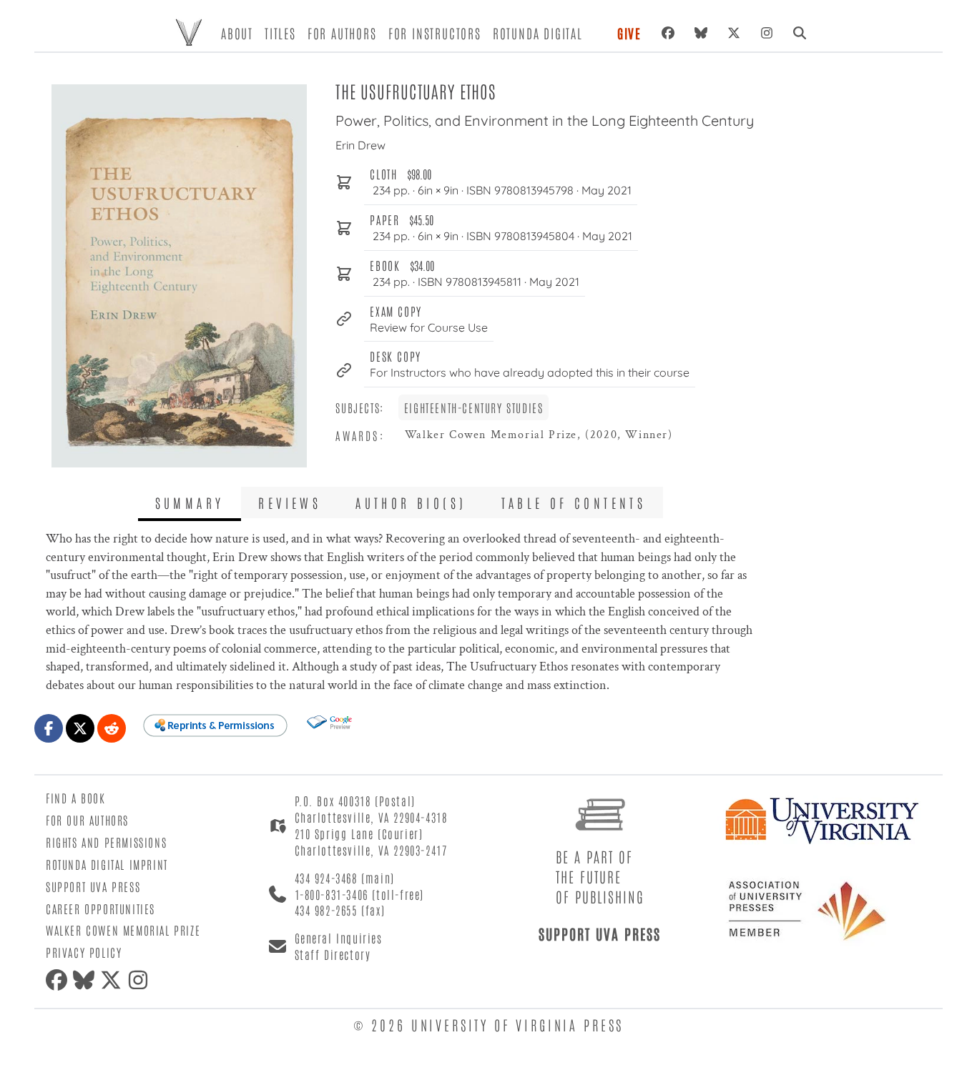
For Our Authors (87, 820)
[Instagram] (766, 32)
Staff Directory (333, 954)
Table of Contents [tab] (574, 502)
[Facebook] (668, 32)
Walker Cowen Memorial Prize (123, 930)
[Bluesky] (700, 32)
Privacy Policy (84, 952)
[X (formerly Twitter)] (733, 32)
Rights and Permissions (106, 842)
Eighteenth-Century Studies (474, 407)
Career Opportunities (100, 908)
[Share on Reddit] (111, 728)
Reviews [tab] (289, 502)
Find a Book (76, 798)
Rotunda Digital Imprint (107, 864)
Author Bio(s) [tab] (410, 502)
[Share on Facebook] (48, 728)
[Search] (799, 32)
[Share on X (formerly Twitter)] (80, 728)
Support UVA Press (93, 886)
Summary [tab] (190, 502)
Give (629, 32)
